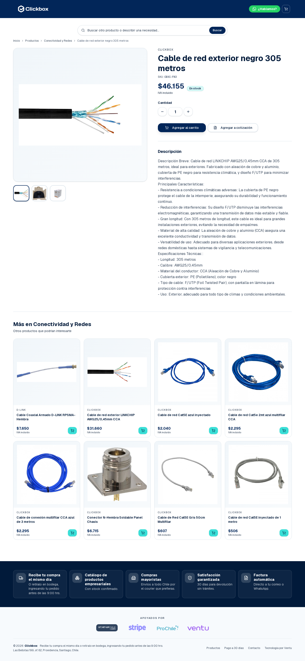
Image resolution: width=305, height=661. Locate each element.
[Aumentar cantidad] (188, 111)
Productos (32, 41)
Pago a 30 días (234, 648)
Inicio (16, 41)
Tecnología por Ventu (278, 648)
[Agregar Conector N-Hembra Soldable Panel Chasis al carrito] (142, 532)
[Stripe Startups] (137, 627)
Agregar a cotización (236, 128)
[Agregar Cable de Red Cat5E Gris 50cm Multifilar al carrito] (213, 532)
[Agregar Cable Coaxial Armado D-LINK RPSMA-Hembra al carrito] (72, 430)
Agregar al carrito (185, 128)
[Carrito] (286, 9)
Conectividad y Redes (58, 41)
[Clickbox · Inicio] (33, 8)
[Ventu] (198, 627)
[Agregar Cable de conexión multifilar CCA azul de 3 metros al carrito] (72, 532)
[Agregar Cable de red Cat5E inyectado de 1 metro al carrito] (284, 532)
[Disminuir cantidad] (162, 111)
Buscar (217, 30)
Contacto (254, 648)
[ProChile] (167, 627)
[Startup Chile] (107, 627)
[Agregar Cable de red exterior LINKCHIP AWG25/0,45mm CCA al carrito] (142, 430)
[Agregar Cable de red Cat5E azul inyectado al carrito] (213, 430)
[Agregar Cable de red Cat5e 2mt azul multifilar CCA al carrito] (284, 430)
